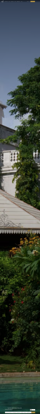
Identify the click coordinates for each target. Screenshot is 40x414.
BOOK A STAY (32, 1)
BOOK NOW (33, 412)
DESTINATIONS (6, 1)
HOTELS (9, 1)
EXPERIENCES (12, 1)
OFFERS (15, 1)
